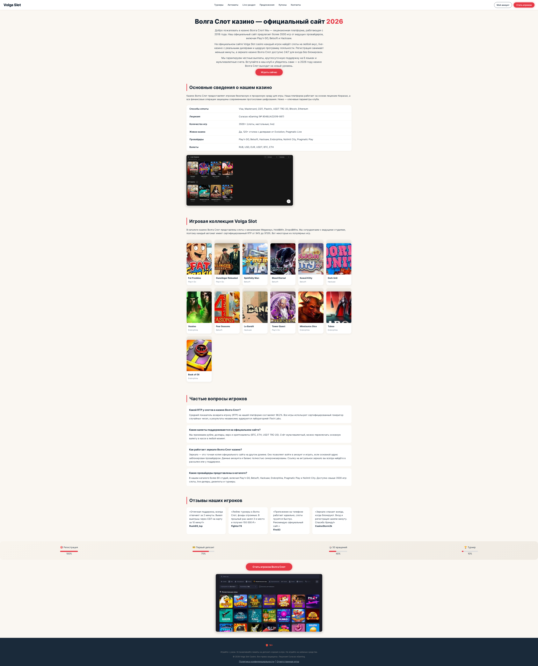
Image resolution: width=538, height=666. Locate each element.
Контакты (296, 5)
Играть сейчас (269, 72)
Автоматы (233, 5)
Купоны (283, 5)
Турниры (218, 5)
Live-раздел (249, 5)
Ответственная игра (288, 661)
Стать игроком (524, 5)
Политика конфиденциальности (256, 661)
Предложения (267, 5)
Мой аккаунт (503, 5)
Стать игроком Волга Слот (269, 566)
